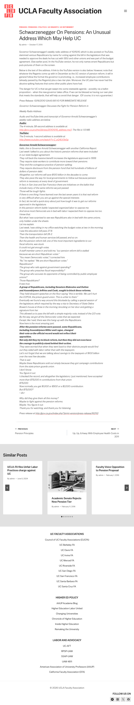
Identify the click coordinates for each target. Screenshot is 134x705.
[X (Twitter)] (123, 699)
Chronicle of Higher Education (67, 618)
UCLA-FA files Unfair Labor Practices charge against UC (22, 470)
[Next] (127, 488)
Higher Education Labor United (67, 608)
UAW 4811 (67, 661)
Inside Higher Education (67, 623)
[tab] (61, 516)
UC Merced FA (67, 560)
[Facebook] (128, 699)
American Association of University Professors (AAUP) (67, 666)
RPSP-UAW (67, 651)
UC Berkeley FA (67, 544)
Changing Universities (67, 613)
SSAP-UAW (67, 656)
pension (23, 27)
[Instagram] (117, 699)
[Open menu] (127, 10)
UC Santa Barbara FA (67, 581)
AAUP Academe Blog (67, 603)
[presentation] (67, 476)
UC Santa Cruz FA (67, 586)
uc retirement (67, 27)
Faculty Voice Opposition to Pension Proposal (110, 468)
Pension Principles (24, 431)
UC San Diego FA (67, 570)
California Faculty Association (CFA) (67, 671)
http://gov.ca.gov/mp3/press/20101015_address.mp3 (45, 129)
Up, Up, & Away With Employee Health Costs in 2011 (96, 433)
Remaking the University (67, 629)
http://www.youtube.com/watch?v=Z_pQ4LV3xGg (43, 139)
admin (24, 44)
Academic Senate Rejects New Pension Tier (66, 500)
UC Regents (53, 27)
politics (42, 27)
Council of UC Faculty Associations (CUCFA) (67, 539)
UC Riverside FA (67, 565)
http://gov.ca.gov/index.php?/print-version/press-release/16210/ (66, 413)
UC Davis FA (67, 550)
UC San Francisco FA (67, 576)
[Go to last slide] (7, 488)
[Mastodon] (112, 699)
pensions (32, 27)
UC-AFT (67, 645)
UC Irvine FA (67, 555)
